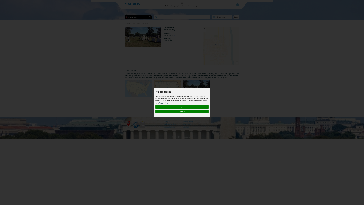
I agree (182, 107)
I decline (182, 111)
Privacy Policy (164, 103)
